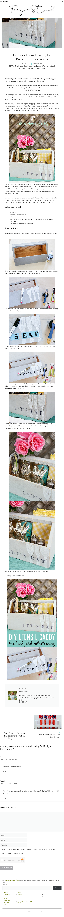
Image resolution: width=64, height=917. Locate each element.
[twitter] (42, 894)
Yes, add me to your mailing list (12, 854)
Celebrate (7, 906)
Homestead (50, 66)
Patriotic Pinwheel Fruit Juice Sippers (49, 735)
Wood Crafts (40, 68)
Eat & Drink (5, 897)
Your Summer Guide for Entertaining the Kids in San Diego (14, 736)
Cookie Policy (22, 897)
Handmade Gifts (39, 66)
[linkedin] (42, 900)
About (19, 892)
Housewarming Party (27, 68)
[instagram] (42, 892)
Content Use (21, 905)
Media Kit (20, 899)
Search (4, 884)
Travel (6, 892)
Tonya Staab (39, 64)
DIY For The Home (16, 66)
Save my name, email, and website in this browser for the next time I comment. (28, 849)
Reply (4, 771)
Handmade (28, 66)
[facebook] (42, 896)
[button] (63, 1)
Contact (20, 894)
